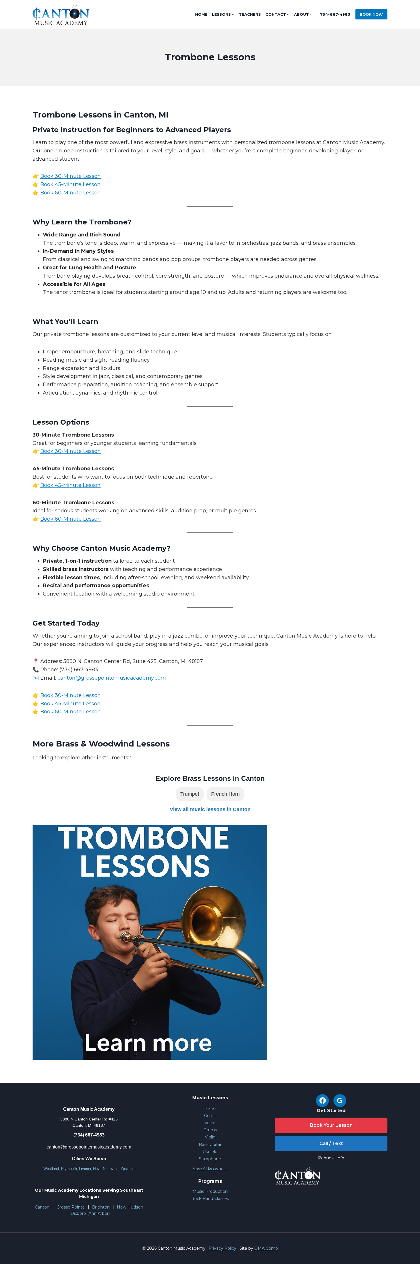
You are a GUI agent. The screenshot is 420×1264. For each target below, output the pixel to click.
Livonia (85, 1169)
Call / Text (331, 1143)
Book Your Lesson (331, 1125)
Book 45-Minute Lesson (70, 184)
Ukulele (210, 1151)
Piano (210, 1108)
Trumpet (189, 794)
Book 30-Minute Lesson (70, 176)
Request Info (331, 1158)
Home (201, 14)
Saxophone (210, 1158)
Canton (42, 1207)
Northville (110, 1169)
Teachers (250, 14)
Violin (210, 1137)
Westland (51, 1169)
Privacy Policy (222, 1248)
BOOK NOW (371, 14)
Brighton (101, 1207)
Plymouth (69, 1169)
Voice (210, 1122)
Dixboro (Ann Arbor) (90, 1213)
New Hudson (130, 1207)
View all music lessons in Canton (210, 809)
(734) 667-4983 (89, 1134)
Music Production (210, 1191)
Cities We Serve (89, 1158)
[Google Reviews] (339, 1100)
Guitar (210, 1115)
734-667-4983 (335, 14)
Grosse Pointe (71, 1207)
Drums (210, 1129)
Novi (97, 1169)
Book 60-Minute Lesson (70, 193)
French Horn (225, 794)
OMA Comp (266, 1248)
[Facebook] (322, 1100)
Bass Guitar (210, 1144)
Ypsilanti (128, 1169)
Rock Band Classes (210, 1198)
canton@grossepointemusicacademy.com (89, 1146)
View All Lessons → (210, 1168)
